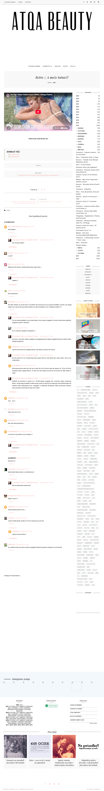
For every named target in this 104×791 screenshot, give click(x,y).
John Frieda (86, 470)
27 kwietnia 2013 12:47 (46, 378)
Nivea (93, 527)
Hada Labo (80, 464)
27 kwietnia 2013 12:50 (22, 544)
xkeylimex (11, 302)
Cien (78, 431)
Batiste (91, 404)
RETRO (88, 290)
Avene (84, 395)
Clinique (90, 431)
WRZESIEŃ (11, 709)
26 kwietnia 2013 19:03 (21, 398)
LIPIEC (21, 708)
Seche (97, 554)
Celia (78, 428)
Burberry (92, 422)
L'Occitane (91, 479)
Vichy (78, 572)
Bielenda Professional (90, 410)
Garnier (92, 455)
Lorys (93, 497)
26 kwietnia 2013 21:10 (22, 469)
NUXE (92, 521)
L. (12, 328)
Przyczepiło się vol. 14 (83, 230)
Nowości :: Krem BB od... (88, 330)
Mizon (97, 518)
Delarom (86, 437)
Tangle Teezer (80, 563)
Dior (98, 443)
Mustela (79, 521)
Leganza (87, 491)
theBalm (87, 584)
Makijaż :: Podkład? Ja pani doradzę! (88, 314)
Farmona (79, 455)
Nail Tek (85, 524)
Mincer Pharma (92, 515)
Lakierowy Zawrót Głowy (77, 720)
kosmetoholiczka (14, 496)
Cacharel (79, 425)
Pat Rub (79, 539)
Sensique (85, 557)
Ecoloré (93, 446)
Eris (93, 449)
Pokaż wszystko (93, 723)
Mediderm (88, 512)
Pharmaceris (88, 542)
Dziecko (58, 66)
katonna (11, 409)
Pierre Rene (86, 545)
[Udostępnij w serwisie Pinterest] (44, 190)
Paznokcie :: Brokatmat (83, 189)
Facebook (22, 175)
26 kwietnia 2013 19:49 (21, 409)
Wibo (97, 572)
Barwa (90, 401)
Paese (83, 536)
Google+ (34, 175)
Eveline (90, 452)
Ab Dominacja (17, 365)
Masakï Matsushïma (82, 509)
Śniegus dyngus (81, 245)
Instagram (41, 175)
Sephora (92, 557)
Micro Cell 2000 (81, 515)
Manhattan (93, 503)
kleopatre (11, 469)
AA (78, 389)
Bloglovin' (55, 175)
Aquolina (94, 389)
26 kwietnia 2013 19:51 (46, 336)
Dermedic (79, 440)
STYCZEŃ (12, 706)
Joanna (79, 470)
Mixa (92, 518)
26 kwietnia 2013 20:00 (25, 347)
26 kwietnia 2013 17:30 (46, 240)
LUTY (21, 705)
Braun (86, 422)
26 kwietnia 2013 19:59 (21, 420)
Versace (95, 569)
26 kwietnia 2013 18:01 (18, 264)
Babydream (80, 398)
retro (8, 210)
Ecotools (79, 449)
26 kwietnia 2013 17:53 (21, 253)
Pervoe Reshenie (94, 539)
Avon (89, 395)
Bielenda (79, 410)
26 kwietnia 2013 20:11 (25, 431)
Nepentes (79, 527)
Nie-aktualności (14, 156)
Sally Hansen (80, 554)
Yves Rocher (84, 575)
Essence (79, 452)
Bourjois (79, 422)
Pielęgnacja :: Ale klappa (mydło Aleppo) (88, 361)
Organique (92, 530)
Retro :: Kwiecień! (81, 242)
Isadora (85, 467)
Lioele (92, 494)
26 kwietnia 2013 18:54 (20, 328)
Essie (85, 452)
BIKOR (94, 395)
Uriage (89, 569)
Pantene (96, 536)
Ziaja (90, 578)
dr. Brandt (80, 584)
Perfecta (85, 539)
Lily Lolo (87, 494)
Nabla (79, 524)
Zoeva (91, 581)
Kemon (96, 473)
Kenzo (79, 476)
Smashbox (85, 560)
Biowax (79, 419)
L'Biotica (84, 479)
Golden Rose (93, 458)
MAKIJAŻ (88, 269)
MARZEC (22, 706)
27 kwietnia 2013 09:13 (21, 507)
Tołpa (88, 566)
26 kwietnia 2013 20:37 (29, 365)
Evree (95, 452)
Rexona (79, 551)
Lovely (79, 500)
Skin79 (79, 560)
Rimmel (85, 551)
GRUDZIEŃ (19, 711)
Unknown (15, 347)
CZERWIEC (15, 708)
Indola (96, 464)
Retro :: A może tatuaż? (83, 164)
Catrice (95, 425)
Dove (78, 446)
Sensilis (79, 557)
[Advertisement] (52, 51)
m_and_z (11, 253)
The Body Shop (81, 566)
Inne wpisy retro (15, 154)
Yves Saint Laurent (82, 578)
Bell (96, 404)
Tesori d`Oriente (91, 563)
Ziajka (86, 581)
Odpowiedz (11, 232)
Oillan (85, 530)
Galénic (86, 455)
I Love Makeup (88, 464)
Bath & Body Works (82, 404)
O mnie (20, 2)
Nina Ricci (86, 527)
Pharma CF (80, 542)
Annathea (11, 544)
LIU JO (78, 485)
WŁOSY (88, 277)
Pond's (93, 545)
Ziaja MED (79, 581)
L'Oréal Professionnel (89, 482)
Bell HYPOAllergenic (82, 407)
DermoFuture (90, 443)
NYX (97, 521)
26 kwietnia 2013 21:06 (23, 458)
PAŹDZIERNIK (19, 709)
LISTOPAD (27, 709)
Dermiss (93, 440)
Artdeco (91, 392)
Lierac (93, 491)
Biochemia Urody (81, 416)
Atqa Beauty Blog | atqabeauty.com (25, 240)
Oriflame (87, 533)
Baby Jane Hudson (14, 226)
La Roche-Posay (86, 485)
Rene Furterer (88, 548)
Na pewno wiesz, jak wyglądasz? (50, 201)
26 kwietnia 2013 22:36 (27, 496)
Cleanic (84, 431)
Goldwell (79, 461)
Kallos (91, 473)
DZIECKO (88, 282)
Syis (91, 560)
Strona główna (10, 2)
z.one (93, 584)
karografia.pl (97, 789)
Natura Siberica (93, 524)
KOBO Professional (82, 473)
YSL (78, 575)
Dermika (86, 440)
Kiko (89, 476)
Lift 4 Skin (79, 494)
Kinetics (94, 476)
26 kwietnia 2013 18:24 (46, 317)
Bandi (87, 398)
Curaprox (79, 434)
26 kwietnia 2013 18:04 (18, 290)
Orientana (80, 533)
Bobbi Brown (86, 419)
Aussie (79, 395)
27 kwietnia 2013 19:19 (25, 531)
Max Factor (93, 509)
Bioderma (91, 416)
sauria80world (13, 431)
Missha (87, 518)
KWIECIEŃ (29, 706)
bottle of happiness (75, 716)
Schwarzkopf (89, 554)
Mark (78, 506)
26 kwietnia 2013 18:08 (46, 277)
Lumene (85, 500)
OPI (97, 527)
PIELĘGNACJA (88, 274)
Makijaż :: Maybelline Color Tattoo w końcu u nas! (88, 346)
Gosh (85, 461)
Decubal (79, 437)
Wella (84, 572)
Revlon (96, 548)
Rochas (91, 551)
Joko (93, 470)
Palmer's (89, 536)
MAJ (9, 708)
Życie (72, 66)
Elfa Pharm (87, 449)
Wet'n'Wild (90, 572)
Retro (65, 66)
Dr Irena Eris (85, 446)
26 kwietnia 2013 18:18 (22, 302)
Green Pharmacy (93, 461)
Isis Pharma (92, 467)
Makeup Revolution (82, 503)
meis (9, 264)
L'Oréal (79, 482)
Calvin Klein (87, 425)
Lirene (79, 497)
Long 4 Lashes (86, 497)
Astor (97, 392)
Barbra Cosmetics (82, 401)
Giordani (86, 458)
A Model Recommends (76, 705)
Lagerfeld (80, 491)
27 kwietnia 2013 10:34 (20, 518)
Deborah (96, 434)
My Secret (86, 521)
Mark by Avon (86, 506)
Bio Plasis (86, 413)
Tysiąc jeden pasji (75, 712)
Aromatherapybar (82, 392)
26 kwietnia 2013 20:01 (46, 355)
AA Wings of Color (85, 389)
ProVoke (79, 548)
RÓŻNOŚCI (88, 293)
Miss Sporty (80, 518)
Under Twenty (81, 569)
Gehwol (79, 458)
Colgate (96, 431)
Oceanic (79, 530)
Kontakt (28, 2)
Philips (79, 545)
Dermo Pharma (81, 443)
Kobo (78, 479)
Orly (93, 533)
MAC (90, 500)
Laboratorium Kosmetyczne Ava (85, 488)
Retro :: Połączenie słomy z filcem (87, 157)
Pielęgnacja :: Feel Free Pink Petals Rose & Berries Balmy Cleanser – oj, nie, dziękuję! (88, 376)
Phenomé (96, 542)
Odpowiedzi (13, 236)
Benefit (92, 407)
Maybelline (80, 512)
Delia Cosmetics (95, 437)
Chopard (84, 428)
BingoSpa (79, 413)
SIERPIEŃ (27, 708)
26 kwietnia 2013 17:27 (27, 226)
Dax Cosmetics (88, 434)
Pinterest (48, 175)
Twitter (28, 175)
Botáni (94, 419)
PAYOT (78, 536)
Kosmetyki (47, 66)
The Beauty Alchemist (76, 708)
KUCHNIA (88, 285)
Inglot (79, 467)
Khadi (84, 476)
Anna (10, 290)
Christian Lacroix (93, 428)
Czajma (10, 518)
